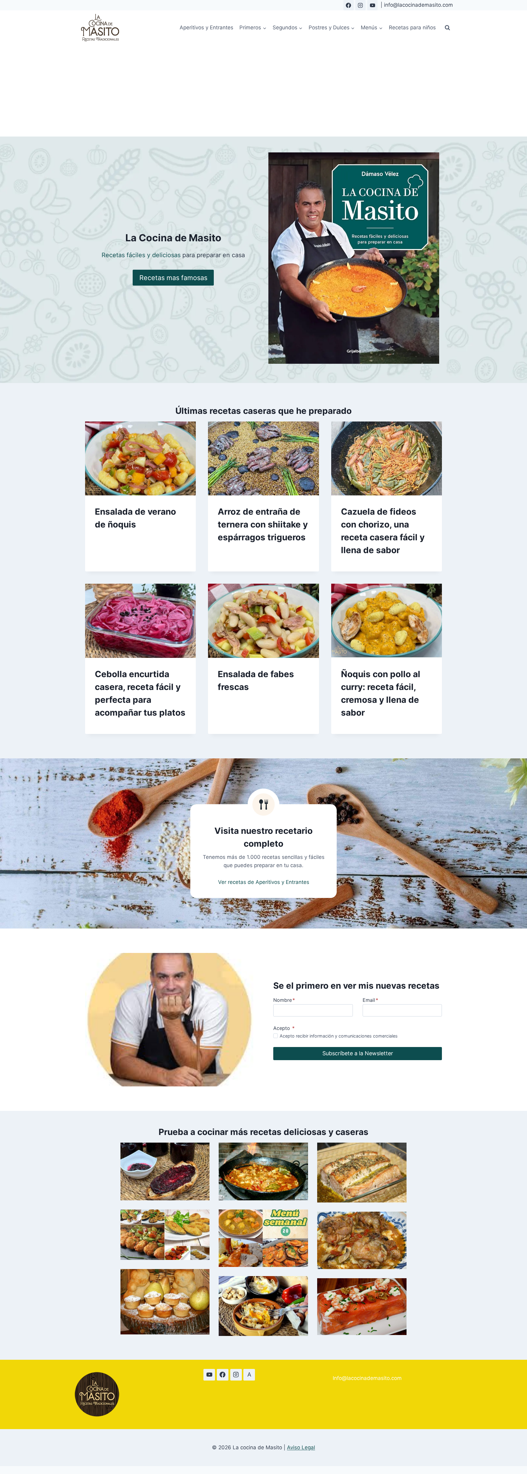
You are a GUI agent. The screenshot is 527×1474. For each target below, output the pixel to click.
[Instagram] (360, 5)
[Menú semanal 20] (263, 1238)
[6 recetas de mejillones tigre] (165, 1234)
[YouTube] (372, 5)
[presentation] (140, 458)
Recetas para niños (412, 27)
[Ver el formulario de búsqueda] (447, 27)
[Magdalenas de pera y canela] (165, 1301)
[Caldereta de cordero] (263, 1171)
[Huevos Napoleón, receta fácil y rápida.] (263, 1306)
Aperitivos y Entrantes (206, 27)
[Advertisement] (263, 90)
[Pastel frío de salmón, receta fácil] (362, 1306)
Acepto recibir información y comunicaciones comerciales (339, 1035)
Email (370, 1000)
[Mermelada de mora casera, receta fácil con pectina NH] (165, 1171)
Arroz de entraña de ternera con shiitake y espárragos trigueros (263, 524)
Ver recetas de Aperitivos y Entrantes (263, 882)
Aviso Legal (301, 1447)
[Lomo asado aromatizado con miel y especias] (362, 1172)
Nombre (284, 1000)
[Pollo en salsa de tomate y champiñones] (362, 1240)
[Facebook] (348, 5)
